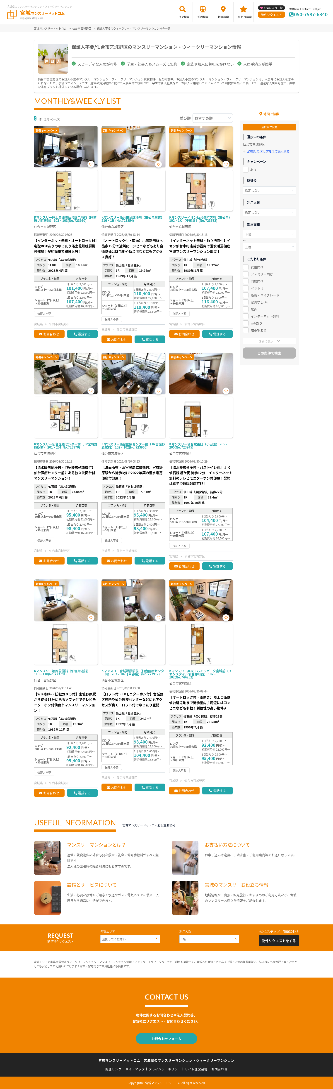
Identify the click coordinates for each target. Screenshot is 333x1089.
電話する (84, 334)
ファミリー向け (262, 274)
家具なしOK (259, 302)
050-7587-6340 (311, 14)
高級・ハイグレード (265, 295)
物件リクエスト (271, 14)
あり (253, 169)
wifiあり (256, 323)
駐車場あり (259, 330)
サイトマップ (135, 1069)
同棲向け (257, 281)
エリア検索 (182, 17)
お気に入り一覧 (273, 8)
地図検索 (223, 17)
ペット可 (257, 288)
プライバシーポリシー (165, 1069)
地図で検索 (271, 113)
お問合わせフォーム (166, 1038)
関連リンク (113, 1069)
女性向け (257, 267)
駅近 (254, 309)
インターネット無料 (265, 316)
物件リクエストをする (279, 940)
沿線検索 (203, 17)
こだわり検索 (243, 17)
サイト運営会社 (196, 1069)
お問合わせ (51, 334)
